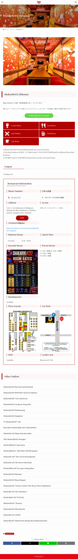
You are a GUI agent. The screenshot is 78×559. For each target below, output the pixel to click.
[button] (12, 543)
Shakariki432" (10, 533)
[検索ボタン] (75, 2)
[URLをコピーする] (66, 543)
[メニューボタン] (2, 2)
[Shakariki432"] (39, 2)
